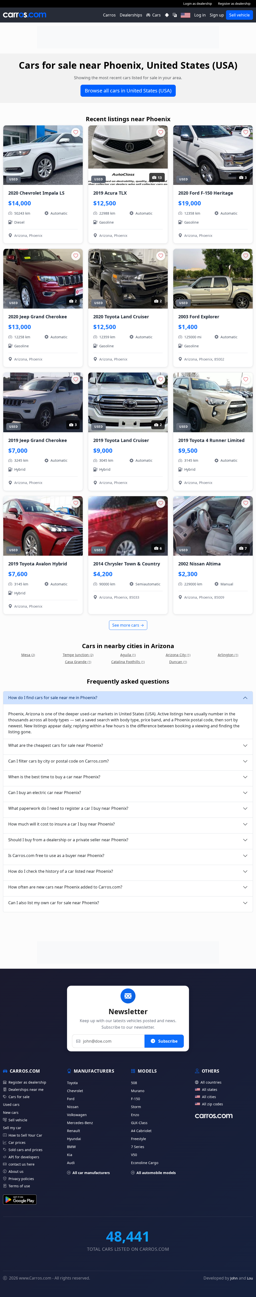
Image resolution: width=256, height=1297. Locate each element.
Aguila (128, 654)
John (234, 1278)
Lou (250, 1278)
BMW (71, 1146)
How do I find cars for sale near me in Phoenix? (52, 697)
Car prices (17, 1142)
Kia (69, 1154)
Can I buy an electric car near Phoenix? (44, 792)
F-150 (135, 1098)
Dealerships (131, 15)
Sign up (217, 15)
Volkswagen (77, 1114)
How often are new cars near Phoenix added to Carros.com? (65, 887)
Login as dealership (197, 3)
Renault (73, 1130)
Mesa (28, 654)
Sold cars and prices (25, 1149)
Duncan (178, 661)
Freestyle (138, 1138)
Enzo (135, 1114)
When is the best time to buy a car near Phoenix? (54, 777)
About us (16, 1171)
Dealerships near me (26, 1089)
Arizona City (178, 654)
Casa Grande (78, 661)
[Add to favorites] (75, 132)
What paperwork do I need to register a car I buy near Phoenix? (68, 808)
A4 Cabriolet (141, 1130)
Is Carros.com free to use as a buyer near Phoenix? (56, 855)
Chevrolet (75, 1090)
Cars (156, 15)
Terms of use (19, 1186)
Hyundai (74, 1138)
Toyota (72, 1082)
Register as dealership (234, 3)
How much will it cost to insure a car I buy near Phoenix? (61, 824)
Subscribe (167, 1041)
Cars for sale (19, 1096)
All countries (211, 1082)
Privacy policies (21, 1178)
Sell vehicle (239, 15)
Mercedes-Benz (80, 1122)
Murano (137, 1090)
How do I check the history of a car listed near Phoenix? (60, 871)
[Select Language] (175, 15)
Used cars (11, 1104)
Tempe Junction (78, 654)
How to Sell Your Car (25, 1135)
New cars (10, 1112)
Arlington (228, 654)
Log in (200, 15)
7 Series (137, 1146)
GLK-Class (139, 1122)
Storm (136, 1106)
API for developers (23, 1157)
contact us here (21, 1164)
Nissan (72, 1106)
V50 (134, 1154)
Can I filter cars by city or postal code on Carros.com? (58, 761)
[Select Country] (185, 15)
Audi (71, 1162)
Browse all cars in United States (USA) (128, 90)
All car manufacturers (91, 1172)
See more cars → (128, 625)
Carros (109, 15)
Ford (70, 1098)
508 (134, 1082)
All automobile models (156, 1172)
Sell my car (12, 1127)
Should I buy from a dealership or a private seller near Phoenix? (68, 840)
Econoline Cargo (144, 1162)
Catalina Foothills (128, 661)
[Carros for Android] (167, 15)
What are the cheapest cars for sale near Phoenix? (55, 745)
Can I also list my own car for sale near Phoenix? (53, 902)
